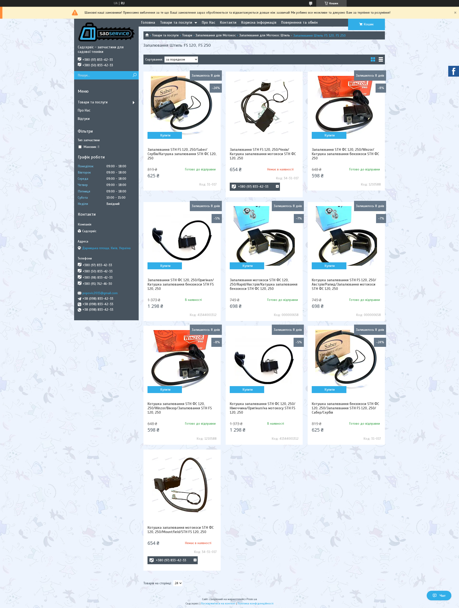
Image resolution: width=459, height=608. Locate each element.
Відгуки (84, 119)
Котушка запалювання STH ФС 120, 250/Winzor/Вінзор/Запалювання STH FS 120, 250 (180, 408)
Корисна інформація (258, 22)
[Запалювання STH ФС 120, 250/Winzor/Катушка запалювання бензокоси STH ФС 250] (346, 105)
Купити (165, 135)
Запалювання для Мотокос (216, 35)
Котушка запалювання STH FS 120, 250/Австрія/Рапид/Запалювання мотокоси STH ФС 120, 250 (344, 284)
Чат (443, 595)
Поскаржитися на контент (218, 603)
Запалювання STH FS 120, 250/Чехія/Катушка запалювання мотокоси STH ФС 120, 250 (263, 153)
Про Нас (208, 22)
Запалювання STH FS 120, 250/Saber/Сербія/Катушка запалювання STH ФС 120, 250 (182, 153)
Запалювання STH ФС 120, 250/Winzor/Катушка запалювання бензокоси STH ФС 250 (345, 153)
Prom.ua (251, 599)
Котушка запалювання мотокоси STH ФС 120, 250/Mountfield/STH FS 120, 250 (181, 529)
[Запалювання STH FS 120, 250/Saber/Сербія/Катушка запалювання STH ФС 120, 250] (182, 105)
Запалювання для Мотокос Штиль (264, 35)
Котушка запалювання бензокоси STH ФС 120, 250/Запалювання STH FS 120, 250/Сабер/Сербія (345, 408)
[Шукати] (134, 75)
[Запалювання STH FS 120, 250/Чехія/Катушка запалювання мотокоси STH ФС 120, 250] (264, 105)
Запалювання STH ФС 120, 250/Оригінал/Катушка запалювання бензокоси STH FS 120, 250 (181, 284)
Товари (187, 35)
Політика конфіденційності (255, 603)
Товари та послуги (176, 22)
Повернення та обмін (299, 22)
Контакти (228, 22)
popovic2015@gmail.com (100, 293)
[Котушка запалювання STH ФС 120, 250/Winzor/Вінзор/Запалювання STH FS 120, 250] (182, 360)
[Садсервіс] (106, 31)
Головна (148, 22)
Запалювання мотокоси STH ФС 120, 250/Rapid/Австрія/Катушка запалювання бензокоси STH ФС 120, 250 (263, 284)
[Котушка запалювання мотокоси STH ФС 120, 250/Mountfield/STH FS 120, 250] (182, 483)
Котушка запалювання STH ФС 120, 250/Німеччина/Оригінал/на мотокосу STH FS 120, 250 (262, 408)
